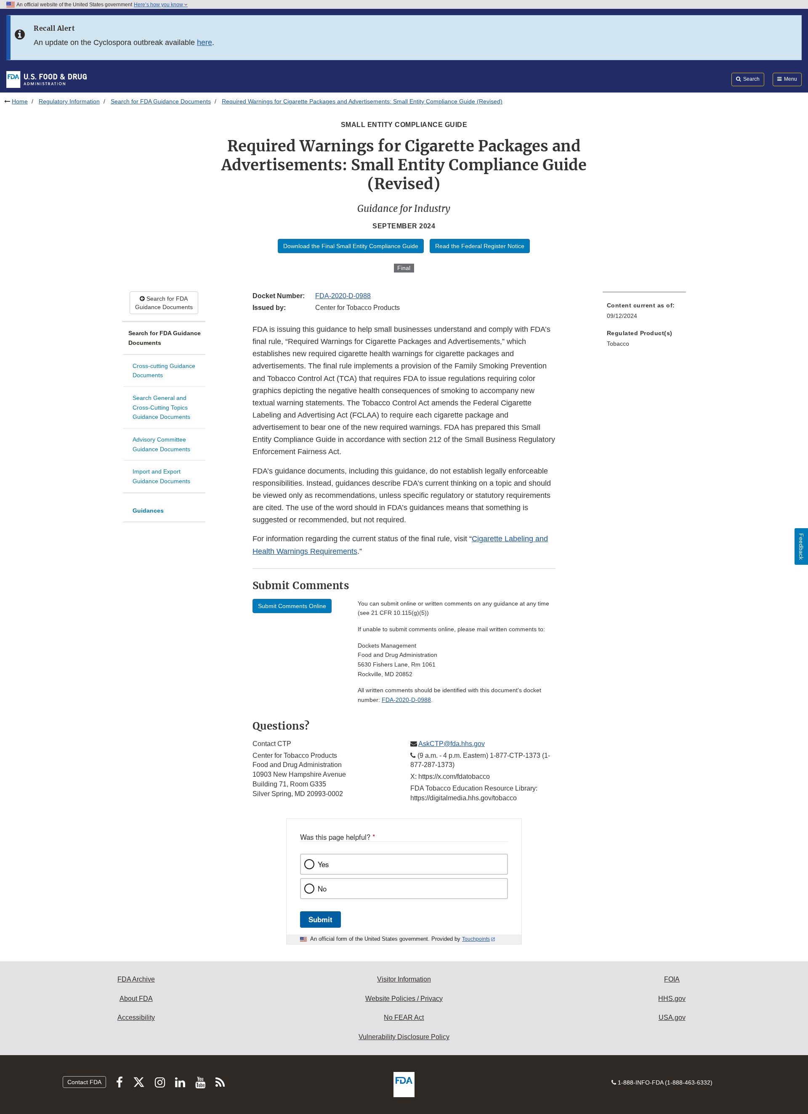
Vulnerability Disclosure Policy (404, 1036)
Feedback (801, 546)
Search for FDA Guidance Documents (161, 101)
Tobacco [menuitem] (618, 343)
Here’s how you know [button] (159, 5)
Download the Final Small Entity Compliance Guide (350, 246)
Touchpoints (476, 939)
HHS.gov (672, 998)
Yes (323, 864)
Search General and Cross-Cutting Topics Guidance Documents (161, 407)
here (204, 42)
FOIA (672, 979)
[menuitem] (644, 313)
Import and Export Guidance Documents (161, 476)
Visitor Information (404, 979)
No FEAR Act (404, 1017)
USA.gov (672, 1017)
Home (20, 101)
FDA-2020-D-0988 (343, 295)
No (322, 889)
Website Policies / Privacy (404, 998)
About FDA (136, 998)
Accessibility (136, 1017)
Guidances (148, 510)
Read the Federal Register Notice (479, 246)
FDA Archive (136, 979)
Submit (320, 919)
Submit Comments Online (292, 606)
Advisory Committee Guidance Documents (161, 444)
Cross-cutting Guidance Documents (164, 371)
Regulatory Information (69, 101)
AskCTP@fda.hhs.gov (451, 743)
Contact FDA (84, 1082)
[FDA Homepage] (46, 79)
